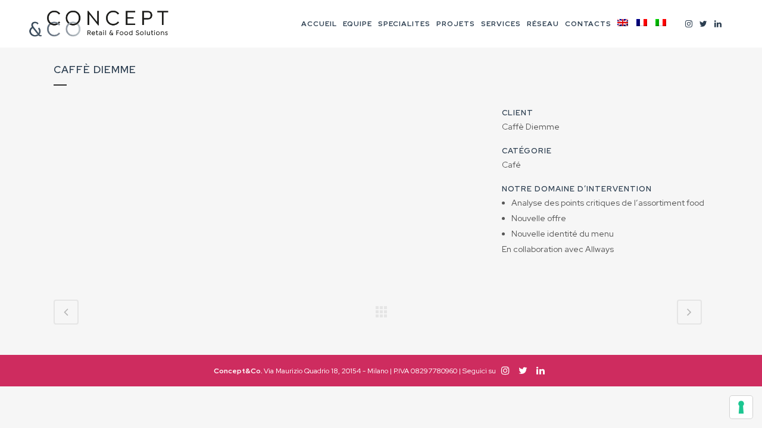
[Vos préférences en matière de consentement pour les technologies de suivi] (741, 407)
